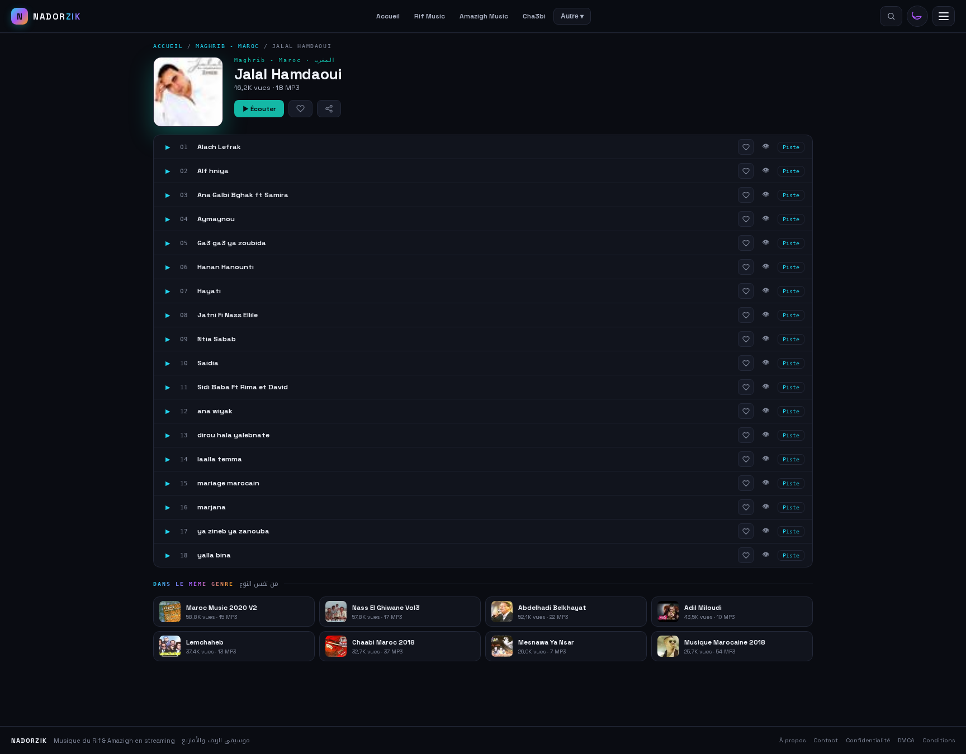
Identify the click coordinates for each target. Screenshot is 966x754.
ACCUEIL (168, 46)
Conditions (938, 740)
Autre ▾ (572, 16)
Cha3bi (534, 16)
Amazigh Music (484, 16)
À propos (792, 740)
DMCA (906, 740)
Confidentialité (868, 740)
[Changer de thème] (917, 16)
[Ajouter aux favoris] (300, 108)
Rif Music (429, 16)
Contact (825, 740)
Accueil (388, 16)
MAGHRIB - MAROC (227, 46)
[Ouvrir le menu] (943, 16)
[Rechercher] (891, 16)
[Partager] (329, 108)
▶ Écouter (259, 109)
